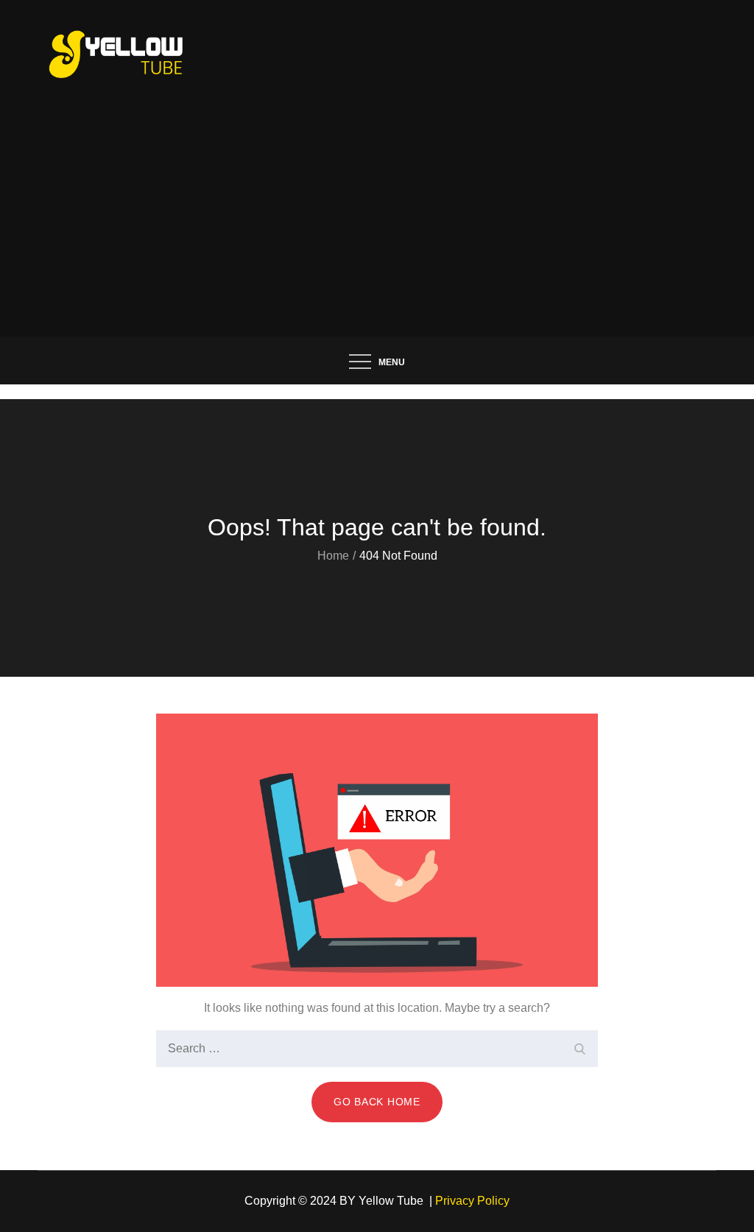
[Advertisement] (377, 226)
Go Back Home (377, 1102)
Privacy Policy (472, 1200)
